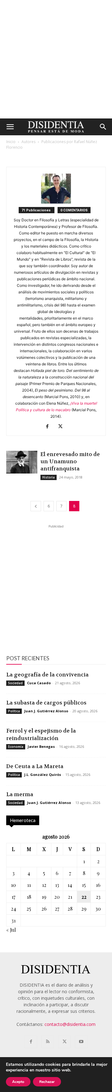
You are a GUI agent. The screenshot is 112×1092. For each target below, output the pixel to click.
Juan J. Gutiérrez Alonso (46, 711)
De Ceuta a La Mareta (34, 766)
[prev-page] (35, 506)
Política (14, 711)
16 (98, 885)
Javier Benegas (41, 746)
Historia (48, 477)
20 (57, 896)
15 (84, 885)
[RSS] (47, 1042)
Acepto (18, 1081)
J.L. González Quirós (42, 774)
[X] (63, 427)
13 (57, 885)
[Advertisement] (56, 59)
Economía (15, 746)
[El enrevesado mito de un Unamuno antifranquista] (21, 462)
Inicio (11, 141)
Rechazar (47, 1081)
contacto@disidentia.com (70, 1024)
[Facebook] (49, 427)
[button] (10, 126)
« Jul (11, 929)
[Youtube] (81, 1042)
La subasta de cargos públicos (46, 702)
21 (70, 896)
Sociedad (15, 683)
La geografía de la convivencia (47, 674)
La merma (19, 794)
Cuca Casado (39, 683)
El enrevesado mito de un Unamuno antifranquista (70, 461)
